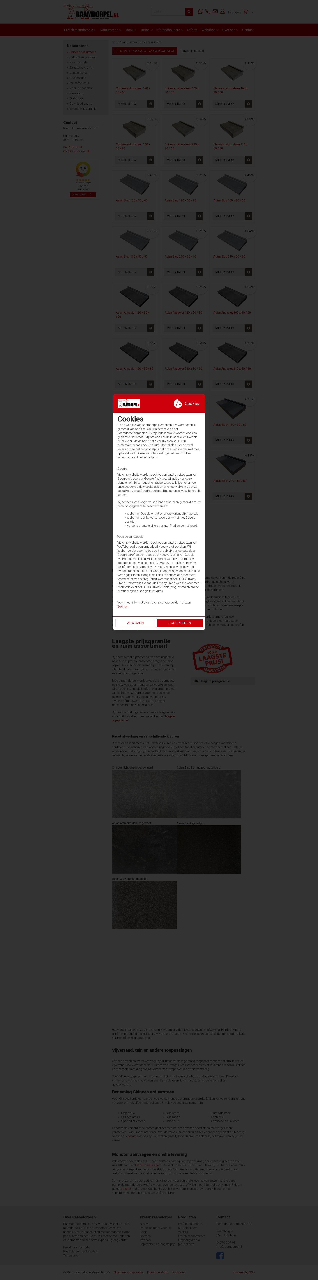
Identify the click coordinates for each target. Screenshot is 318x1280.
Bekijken (122, 606)
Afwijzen (135, 623)
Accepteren (179, 623)
